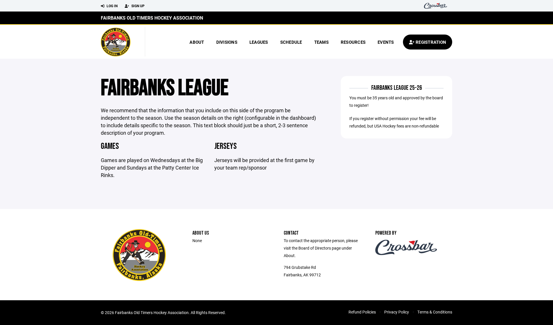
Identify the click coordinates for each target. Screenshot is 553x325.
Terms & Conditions (434, 312)
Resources (353, 42)
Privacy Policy (396, 312)
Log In (112, 5)
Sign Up (137, 5)
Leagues (258, 42)
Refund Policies (362, 312)
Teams (321, 42)
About (197, 42)
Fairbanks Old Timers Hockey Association (152, 18)
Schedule (291, 42)
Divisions (226, 42)
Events (386, 42)
